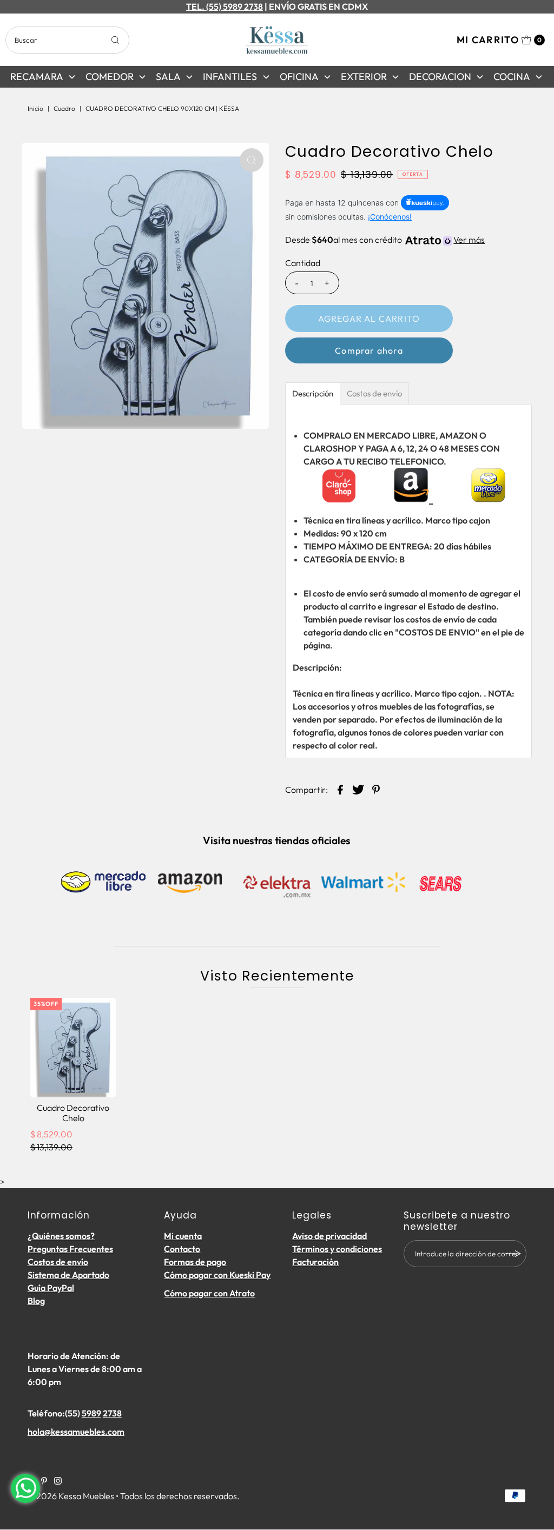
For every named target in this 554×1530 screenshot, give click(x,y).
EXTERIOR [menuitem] (364, 76)
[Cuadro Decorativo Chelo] (73, 1047)
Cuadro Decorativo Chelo (73, 1112)
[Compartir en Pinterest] (376, 788)
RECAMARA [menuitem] (36, 76)
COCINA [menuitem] (511, 76)
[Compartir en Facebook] (340, 788)
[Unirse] (512, 1253)
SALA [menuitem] (168, 76)
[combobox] (67, 40)
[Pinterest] (44, 1481)
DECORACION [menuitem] (440, 76)
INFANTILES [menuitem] (230, 76)
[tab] (312, 393)
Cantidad (302, 262)
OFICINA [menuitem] (299, 76)
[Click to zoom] (251, 160)
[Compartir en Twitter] (358, 788)
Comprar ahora (369, 350)
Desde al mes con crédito (385, 239)
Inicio (35, 108)
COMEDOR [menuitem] (109, 76)
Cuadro (64, 108)
